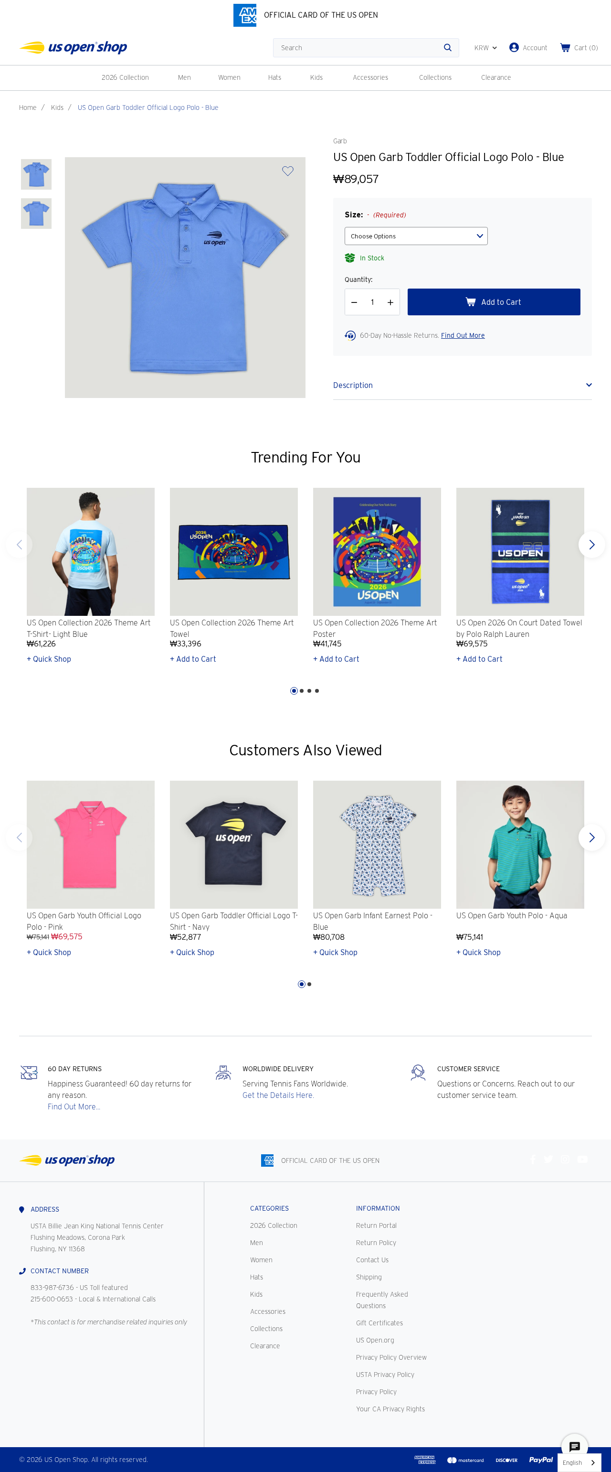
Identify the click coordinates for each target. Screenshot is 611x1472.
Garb (340, 141)
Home (28, 107)
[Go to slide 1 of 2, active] (302, 984)
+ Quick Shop (49, 659)
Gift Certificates (379, 1323)
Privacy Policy (376, 1392)
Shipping (369, 1277)
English (572, 1462)
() (586, 48)
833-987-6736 (52, 1287)
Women (229, 77)
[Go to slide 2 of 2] (19, 837)
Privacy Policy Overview (391, 1357)
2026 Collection (125, 77)
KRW (481, 48)
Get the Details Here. (278, 1095)
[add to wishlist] (288, 174)
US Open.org (375, 1340)
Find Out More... (74, 1106)
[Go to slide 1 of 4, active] (294, 691)
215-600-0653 (52, 1299)
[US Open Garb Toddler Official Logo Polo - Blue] (36, 174)
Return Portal (376, 1225)
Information (378, 1208)
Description (353, 385)
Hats (274, 77)
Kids (316, 77)
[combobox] (579, 1462)
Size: (375, 214)
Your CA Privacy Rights (390, 1409)
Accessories (370, 77)
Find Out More (463, 335)
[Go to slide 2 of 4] (302, 691)
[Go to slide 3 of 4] (309, 691)
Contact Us (372, 1260)
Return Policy (376, 1242)
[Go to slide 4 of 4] (19, 544)
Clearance (496, 77)
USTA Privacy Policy (385, 1374)
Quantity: (358, 279)
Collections (435, 77)
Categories (269, 1208)
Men (184, 77)
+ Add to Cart (193, 659)
